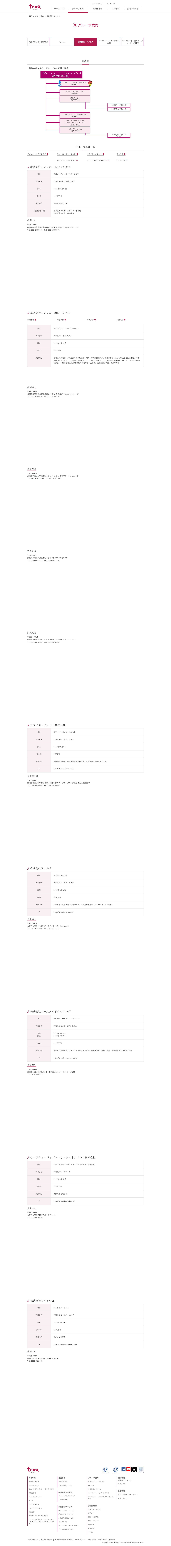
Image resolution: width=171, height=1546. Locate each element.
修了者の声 (122, 1484)
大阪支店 (90, 320)
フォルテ (120, 154)
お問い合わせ (122, 1498)
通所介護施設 (63, 1481)
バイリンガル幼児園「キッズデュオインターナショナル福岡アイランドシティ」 (41, 1521)
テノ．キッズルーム (35, 1497)
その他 (90, 1532)
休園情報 (112, 1540)
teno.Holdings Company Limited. (121, 1542)
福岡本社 (30, 320)
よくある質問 (91, 1540)
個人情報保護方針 (46, 1540)
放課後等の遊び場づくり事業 (38, 1516)
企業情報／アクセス (95, 1489)
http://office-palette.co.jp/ (64, 769)
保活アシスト (63, 1522)
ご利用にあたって (33, 1540)
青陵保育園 (32, 1493)
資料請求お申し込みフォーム (127, 1494)
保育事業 (32, 1478)
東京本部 (60, 320)
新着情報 (121, 1491)
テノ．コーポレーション (66, 154)
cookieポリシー (80, 1540)
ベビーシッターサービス (67, 1510)
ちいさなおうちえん (35, 1508)
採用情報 (121, 1478)
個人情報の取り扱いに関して (64, 1540)
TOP (30, 16)
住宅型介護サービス (65, 1485)
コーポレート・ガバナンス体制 (109, 42)
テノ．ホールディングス (36, 154)
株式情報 (91, 1524)
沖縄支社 (120, 320)
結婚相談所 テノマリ (66, 1514)
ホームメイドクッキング (66, 160)
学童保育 (32, 1512)
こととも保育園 (34, 1504)
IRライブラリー (93, 1521)
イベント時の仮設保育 (66, 1529)
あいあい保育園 (34, 1481)
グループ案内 (39, 16)
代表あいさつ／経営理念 (38, 42)
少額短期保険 (63, 1499)
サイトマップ (97, 3)
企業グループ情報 (94, 1509)
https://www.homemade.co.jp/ (65, 1058)
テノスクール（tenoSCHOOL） (69, 1525)
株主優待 (91, 1528)
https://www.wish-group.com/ (65, 1344)
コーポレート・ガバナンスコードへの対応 (132, 42)
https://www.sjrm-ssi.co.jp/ (64, 1201)
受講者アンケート (125, 1480)
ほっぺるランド (34, 1485)
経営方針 (91, 1513)
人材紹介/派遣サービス (66, 1518)
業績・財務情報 (93, 1517)
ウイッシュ (121, 160)
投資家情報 (92, 1506)
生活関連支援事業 (65, 1492)
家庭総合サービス (65, 1507)
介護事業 (62, 1478)
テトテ (31, 1500)
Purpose (62, 42)
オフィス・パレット (94, 154)
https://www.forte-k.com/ (63, 912)
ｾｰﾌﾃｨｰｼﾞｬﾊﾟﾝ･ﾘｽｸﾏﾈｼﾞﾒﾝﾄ (97, 160)
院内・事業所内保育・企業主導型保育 (41, 1489)
